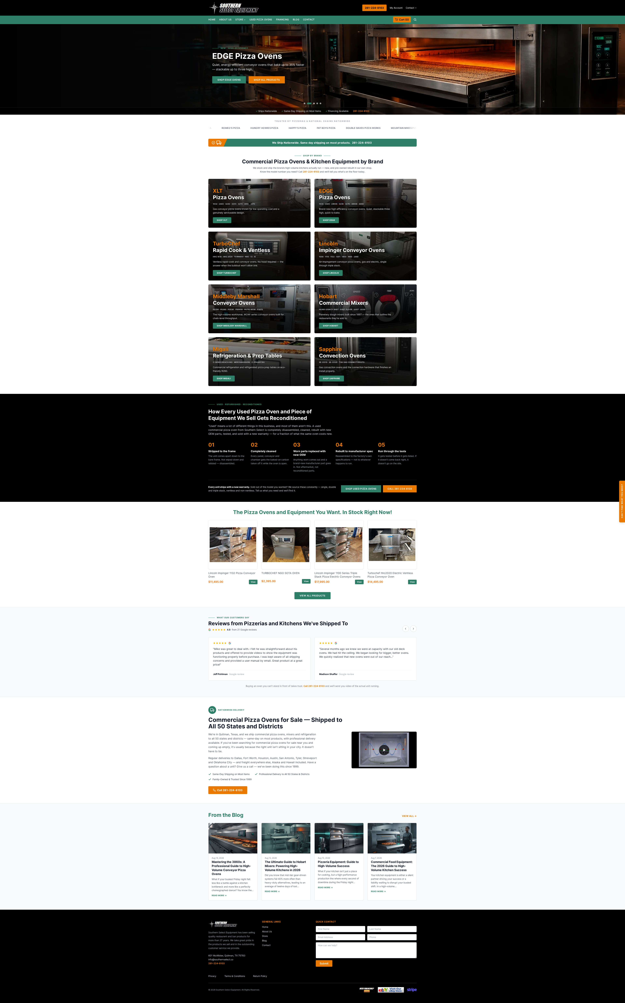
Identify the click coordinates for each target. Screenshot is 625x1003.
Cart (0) (404, 19)
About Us (225, 19)
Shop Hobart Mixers (354, 79)
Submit (324, 963)
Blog (296, 19)
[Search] (415, 19)
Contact (410, 7)
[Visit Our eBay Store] (391, 990)
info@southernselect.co (220, 959)
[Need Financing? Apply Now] (367, 990)
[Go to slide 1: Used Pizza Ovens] (304, 103)
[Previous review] (405, 628)
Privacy (212, 976)
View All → (409, 816)
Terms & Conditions (234, 976)
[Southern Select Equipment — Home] (234, 8)
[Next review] (413, 628)
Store (239, 19)
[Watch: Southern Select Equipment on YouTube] (384, 750)
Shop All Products (395, 79)
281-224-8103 (374, 7)
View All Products (312, 595)
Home (211, 19)
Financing (282, 19)
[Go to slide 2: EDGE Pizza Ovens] (308, 103)
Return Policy (260, 976)
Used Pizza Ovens (261, 19)
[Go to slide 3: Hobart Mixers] (312, 103)
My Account (396, 7)
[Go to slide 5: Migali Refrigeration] (320, 103)
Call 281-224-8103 (400, 488)
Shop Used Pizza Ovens (361, 488)
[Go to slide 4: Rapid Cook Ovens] (317, 103)
